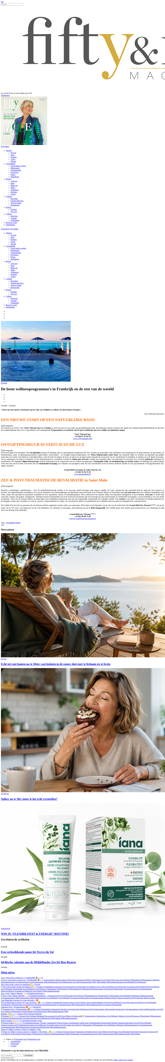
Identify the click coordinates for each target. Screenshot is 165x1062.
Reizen (8, 207)
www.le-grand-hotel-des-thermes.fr (82, 519)
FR (2, 2)
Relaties (14, 157)
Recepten (14, 199)
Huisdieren (15, 177)
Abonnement (16, 1041)
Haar (12, 183)
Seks (12, 155)
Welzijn (9, 151)
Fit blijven (14, 172)
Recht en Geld (11, 223)
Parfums (14, 192)
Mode (13, 188)
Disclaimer (15, 1044)
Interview (14, 216)
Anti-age (14, 181)
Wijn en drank (16, 203)
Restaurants (15, 205)
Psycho (13, 153)
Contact (14, 1046)
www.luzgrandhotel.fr (82, 474)
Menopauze (15, 168)
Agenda (14, 218)
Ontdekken (15, 220)
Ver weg (14, 212)
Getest (13, 194)
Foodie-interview (17, 201)
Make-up (14, 185)
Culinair (9, 196)
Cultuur (9, 214)
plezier (17, 523)
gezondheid (10, 523)
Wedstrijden (10, 225)
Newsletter (5, 146)
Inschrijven (28, 1055)
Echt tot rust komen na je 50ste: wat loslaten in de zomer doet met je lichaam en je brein (55, 664)
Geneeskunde (16, 170)
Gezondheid (10, 164)
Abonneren (5, 95)
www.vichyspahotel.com (82, 439)
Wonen (13, 161)
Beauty (8, 179)
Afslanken (14, 190)
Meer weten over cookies (123, 1060)
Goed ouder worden (18, 166)
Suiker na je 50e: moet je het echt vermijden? (29, 798)
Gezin (13, 159)
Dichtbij (14, 209)
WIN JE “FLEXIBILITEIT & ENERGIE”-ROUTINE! (35, 933)
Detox (13, 175)
